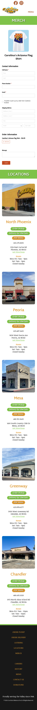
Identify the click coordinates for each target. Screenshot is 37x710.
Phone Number (9, 83)
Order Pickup (18, 229)
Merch (18, 653)
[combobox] (12, 126)
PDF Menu (18, 238)
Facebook (16, 3)
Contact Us (18, 679)
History (18, 669)
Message (4, 150)
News (18, 674)
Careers (18, 663)
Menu (31, 12)
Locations (18, 648)
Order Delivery (18, 637)
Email (6, 92)
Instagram (21, 3)
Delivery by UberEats (18, 233)
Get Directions (18, 252)
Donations (18, 685)
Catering (18, 642)
